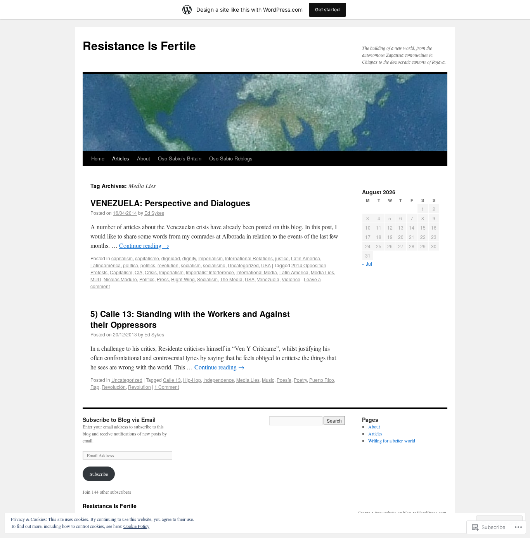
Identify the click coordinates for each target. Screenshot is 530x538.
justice (282, 258)
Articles (120, 158)
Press (163, 279)
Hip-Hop (192, 379)
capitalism (122, 258)
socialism (191, 265)
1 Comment (166, 386)
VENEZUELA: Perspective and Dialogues (170, 203)
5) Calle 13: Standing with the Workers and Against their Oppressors (190, 319)
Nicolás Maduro (120, 279)
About (143, 158)
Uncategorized (243, 265)
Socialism (207, 279)
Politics (146, 279)
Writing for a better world (391, 440)
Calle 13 (172, 379)
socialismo (214, 265)
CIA (138, 272)
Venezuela (268, 279)
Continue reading (144, 245)
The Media (231, 279)
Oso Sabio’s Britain (179, 158)
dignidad (170, 258)
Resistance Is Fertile (139, 45)
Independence (218, 379)
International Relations (249, 258)
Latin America (305, 258)
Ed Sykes (154, 212)
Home (97, 158)
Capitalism (121, 272)
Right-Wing (183, 279)
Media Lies (322, 272)
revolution (168, 265)
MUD (95, 279)
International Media (256, 272)
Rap (94, 386)
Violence (291, 279)
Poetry (300, 379)
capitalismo (147, 258)
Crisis (151, 272)
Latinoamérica (105, 265)
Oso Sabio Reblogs (231, 158)
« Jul (367, 263)
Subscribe (99, 474)
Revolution (139, 386)
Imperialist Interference (210, 272)
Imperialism (210, 258)
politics (147, 265)
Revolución (114, 386)
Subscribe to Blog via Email (119, 419)
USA (266, 265)
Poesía (284, 379)
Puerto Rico (321, 379)
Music (268, 379)
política (130, 265)
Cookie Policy (136, 526)
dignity (189, 258)
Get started (327, 9)
